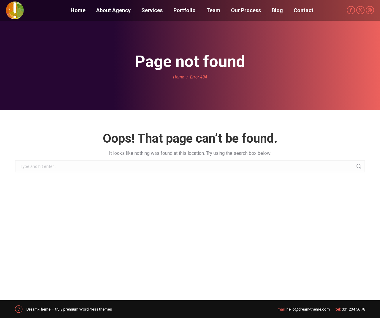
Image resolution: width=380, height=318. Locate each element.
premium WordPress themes (87, 309)
